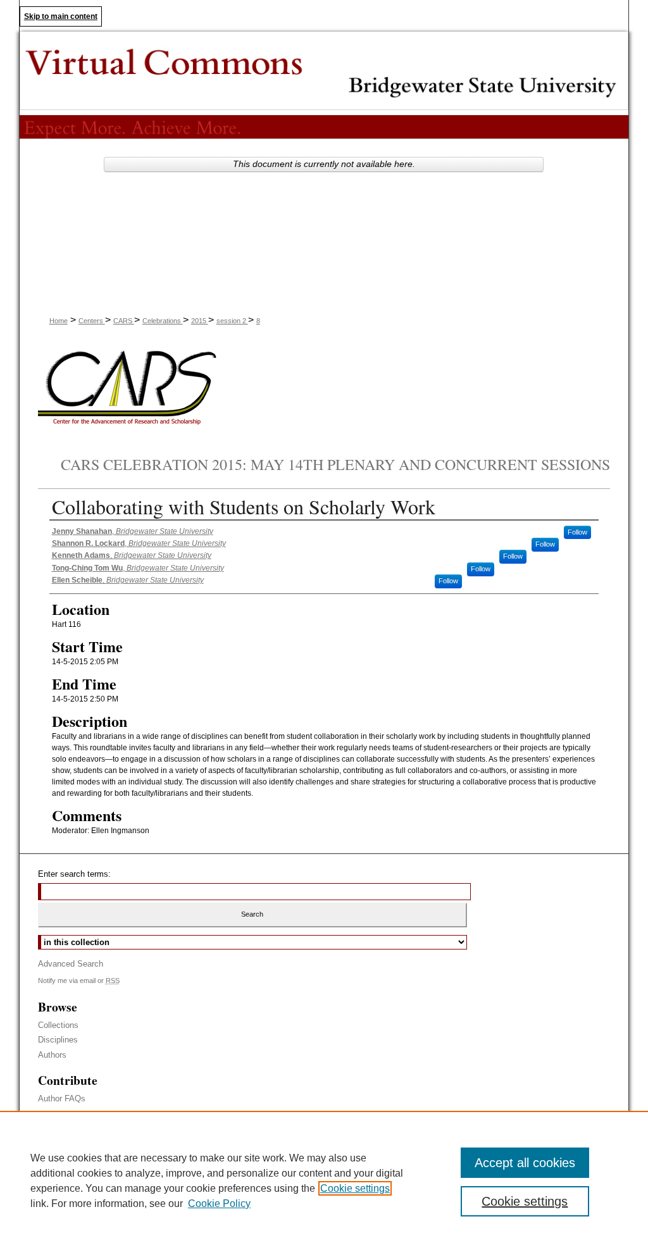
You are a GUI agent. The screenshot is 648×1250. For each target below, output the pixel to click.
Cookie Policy (219, 1203)
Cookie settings (355, 1188)
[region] (324, 1180)
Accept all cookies (525, 1163)
